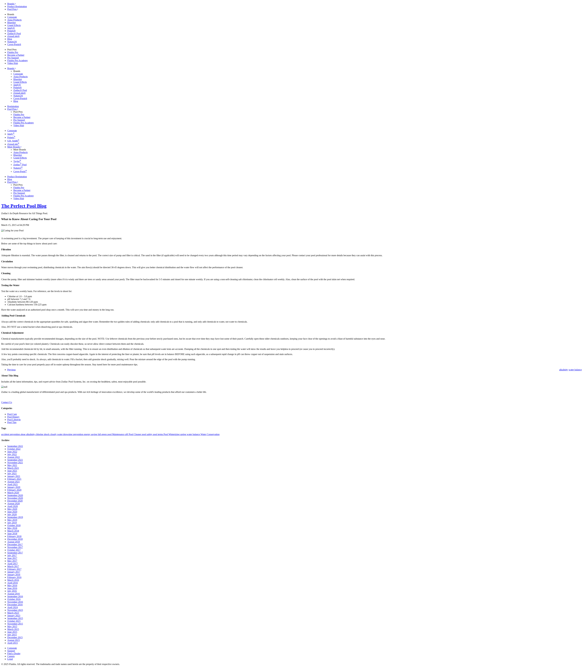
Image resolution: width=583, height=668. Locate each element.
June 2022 (12, 451)
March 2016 (13, 580)
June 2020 (12, 511)
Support (11, 650)
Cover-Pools (20, 171)
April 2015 (12, 643)
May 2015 (12, 626)
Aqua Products (14, 20)
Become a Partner (15, 55)
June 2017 (12, 558)
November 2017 (15, 547)
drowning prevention (73, 434)
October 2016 (13, 599)
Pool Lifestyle (14, 419)
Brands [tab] (11, 3)
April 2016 (12, 582)
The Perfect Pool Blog (23, 206)
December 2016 (15, 604)
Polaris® (11, 30)
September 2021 (15, 460)
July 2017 (12, 555)
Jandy (10, 134)
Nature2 (18, 168)
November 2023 (15, 610)
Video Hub (12, 63)
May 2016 (12, 585)
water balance (194, 434)
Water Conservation (210, 434)
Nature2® (12, 41)
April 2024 (12, 607)
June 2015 (12, 632)
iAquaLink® (13, 36)
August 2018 (13, 542)
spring (183, 434)
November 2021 (15, 462)
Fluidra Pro (12, 52)
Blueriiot (11, 22)
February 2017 (14, 569)
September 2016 (15, 596)
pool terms (158, 434)
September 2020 (15, 495)
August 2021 (13, 481)
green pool (106, 434)
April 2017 (12, 563)
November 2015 (15, 623)
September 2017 (15, 552)
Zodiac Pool (20, 164)
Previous (11, 369)
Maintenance (118, 434)
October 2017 (13, 550)
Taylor (17, 161)
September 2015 (15, 618)
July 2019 (12, 522)
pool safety (147, 434)
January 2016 (13, 574)
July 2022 (12, 454)
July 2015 (12, 634)
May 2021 (12, 465)
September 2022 (15, 446)
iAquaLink (13, 144)
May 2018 (12, 528)
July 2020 (12, 514)
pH (127, 434)
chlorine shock (43, 434)
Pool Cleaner (135, 434)
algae (23, 434)
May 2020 (12, 509)
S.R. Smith (13, 140)
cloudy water (56, 434)
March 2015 (13, 629)
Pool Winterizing (172, 434)
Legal (10, 659)
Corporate (12, 17)
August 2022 (13, 457)
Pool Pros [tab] (12, 9)
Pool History (13, 417)
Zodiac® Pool (14, 33)
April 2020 (12, 506)
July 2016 (12, 591)
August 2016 (13, 593)
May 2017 (12, 561)
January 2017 (13, 572)
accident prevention (10, 434)
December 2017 (15, 544)
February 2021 (14, 479)
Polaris (11, 137)
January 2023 (13, 615)
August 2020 (13, 503)
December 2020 (15, 501)
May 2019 (12, 520)
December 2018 (15, 539)
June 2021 (12, 470)
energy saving (91, 434)
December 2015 (15, 637)
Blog (9, 39)
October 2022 (13, 449)
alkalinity (31, 434)
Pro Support (13, 57)
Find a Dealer (13, 653)
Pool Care (12, 414)
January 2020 (13, 487)
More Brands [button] (13, 147)
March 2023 (13, 613)
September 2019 (15, 517)
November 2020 (15, 498)
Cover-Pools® (14, 44)
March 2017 (13, 566)
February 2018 (14, 536)
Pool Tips (11, 422)
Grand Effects (14, 25)
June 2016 (12, 588)
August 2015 (13, 640)
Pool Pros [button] (12, 109)
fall (99, 434)
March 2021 (13, 468)
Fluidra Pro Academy (17, 60)
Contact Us (6, 402)
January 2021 (13, 476)
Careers (11, 656)
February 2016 (14, 577)
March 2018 (13, 531)
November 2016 (15, 602)
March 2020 (13, 492)
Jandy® (11, 28)
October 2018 (13, 525)
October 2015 (13, 621)
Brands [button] (11, 68)
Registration (13, 106)
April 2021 (12, 484)
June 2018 (12, 533)
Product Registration (17, 6)
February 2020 (14, 490)
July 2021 (12, 473)
